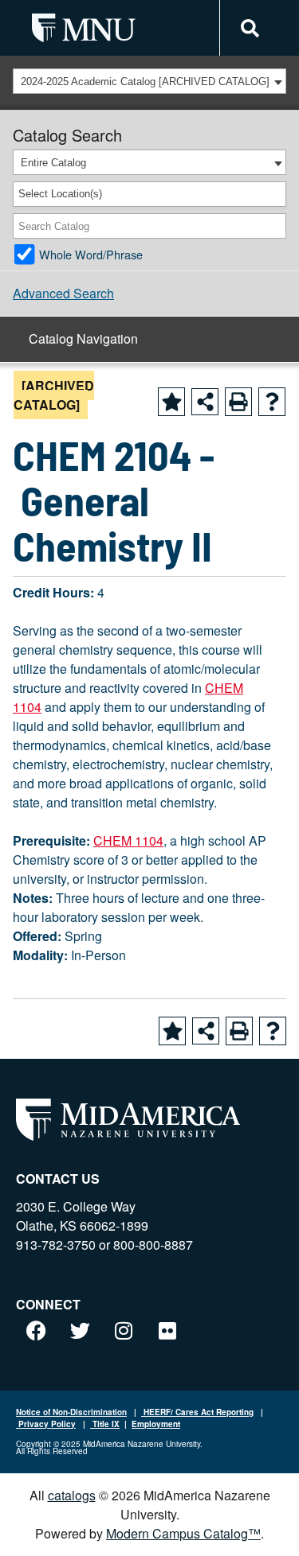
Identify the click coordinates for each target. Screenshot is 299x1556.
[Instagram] (124, 1331)
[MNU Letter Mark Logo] (84, 27)
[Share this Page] (204, 401)
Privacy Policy (46, 1424)
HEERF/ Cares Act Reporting (197, 1412)
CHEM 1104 (128, 840)
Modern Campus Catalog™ (183, 1533)
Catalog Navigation (83, 338)
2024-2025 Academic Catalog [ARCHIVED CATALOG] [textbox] (145, 82)
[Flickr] (167, 1331)
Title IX (105, 1424)
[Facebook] (36, 1331)
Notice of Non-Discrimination (71, 1412)
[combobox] (149, 81)
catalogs (72, 1495)
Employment (156, 1424)
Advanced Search (63, 293)
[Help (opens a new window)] (271, 401)
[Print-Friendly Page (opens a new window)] (238, 401)
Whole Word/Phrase (91, 254)
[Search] (275, 226)
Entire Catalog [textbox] (53, 163)
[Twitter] (80, 1331)
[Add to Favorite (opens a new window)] (171, 401)
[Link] (247, 28)
